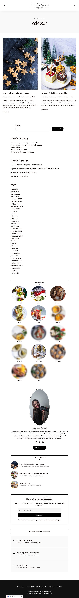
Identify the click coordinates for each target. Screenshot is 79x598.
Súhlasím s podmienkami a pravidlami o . (40, 306)
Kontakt (51, 314)
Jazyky (58, 314)
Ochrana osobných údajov (36, 314)
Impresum (21, 314)
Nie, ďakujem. (40, 592)
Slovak (11, 596)
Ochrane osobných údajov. (56, 306)
